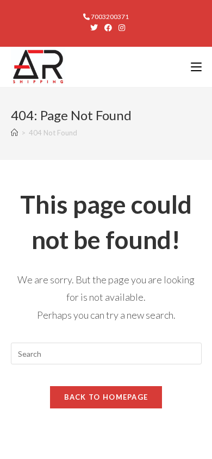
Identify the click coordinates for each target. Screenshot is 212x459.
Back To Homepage (106, 397)
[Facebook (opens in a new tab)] (108, 28)
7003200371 (109, 17)
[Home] (14, 132)
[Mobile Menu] (196, 66)
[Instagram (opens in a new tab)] (120, 28)
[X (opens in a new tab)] (94, 28)
